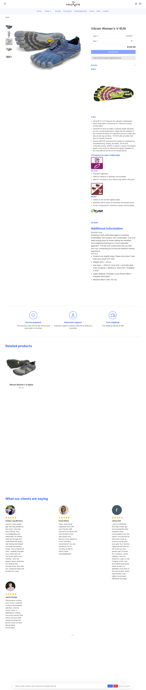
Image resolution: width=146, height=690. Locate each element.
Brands (58, 11)
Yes (110, 686)
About (91, 11)
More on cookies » (125, 686)
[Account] (136, 4)
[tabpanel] (48, 47)
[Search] (5, 4)
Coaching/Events (80, 11)
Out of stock (113, 52)
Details (94, 65)
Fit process (67, 11)
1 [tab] (72, 635)
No (116, 686)
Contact (106, 11)
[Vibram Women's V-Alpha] (21, 367)
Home (39, 11)
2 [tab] (74, 635)
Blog (98, 11)
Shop (47, 11)
